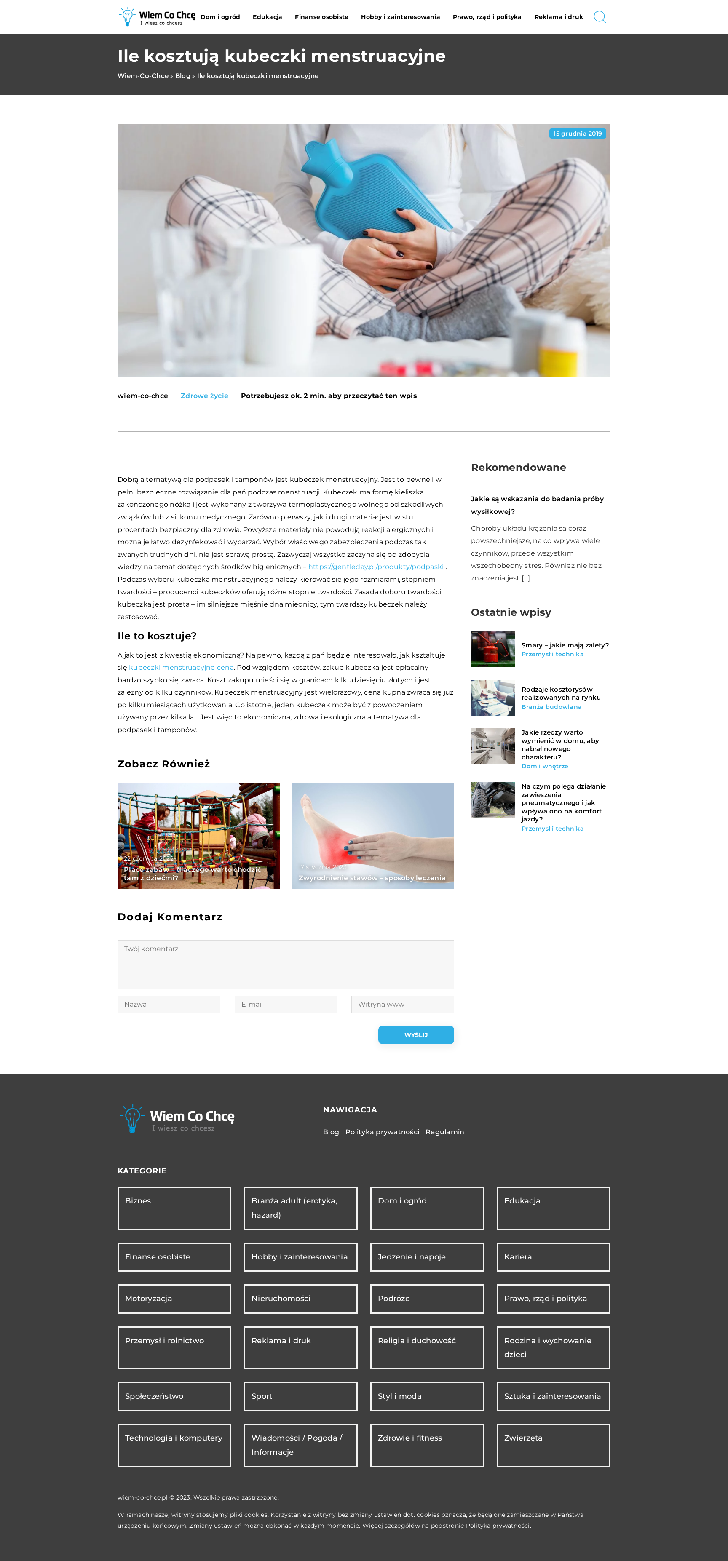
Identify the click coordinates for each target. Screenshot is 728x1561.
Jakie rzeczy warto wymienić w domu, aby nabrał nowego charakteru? (560, 744)
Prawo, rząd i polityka (487, 17)
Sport (262, 1396)
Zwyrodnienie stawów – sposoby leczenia (372, 878)
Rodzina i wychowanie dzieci (548, 1347)
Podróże (394, 1298)
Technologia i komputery (173, 1438)
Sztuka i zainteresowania (552, 1396)
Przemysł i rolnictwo (164, 1340)
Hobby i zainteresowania (400, 17)
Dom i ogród (221, 17)
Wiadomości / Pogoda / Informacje (297, 1445)
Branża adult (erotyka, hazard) (294, 1207)
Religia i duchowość (417, 1340)
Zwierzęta (523, 1438)
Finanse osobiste (321, 17)
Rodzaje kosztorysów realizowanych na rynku (561, 693)
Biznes (138, 1200)
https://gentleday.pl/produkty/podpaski (376, 567)
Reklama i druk (559, 17)
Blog (331, 1132)
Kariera (518, 1257)
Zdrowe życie (204, 396)
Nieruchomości (281, 1298)
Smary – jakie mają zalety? (566, 645)
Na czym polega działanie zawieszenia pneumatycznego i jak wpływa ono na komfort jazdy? (564, 802)
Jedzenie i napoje (412, 1257)
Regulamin (445, 1132)
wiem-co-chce (143, 396)
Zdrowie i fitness (410, 1438)
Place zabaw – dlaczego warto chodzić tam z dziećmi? (192, 874)
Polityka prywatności (382, 1132)
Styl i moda (400, 1396)
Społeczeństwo (154, 1396)
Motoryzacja (148, 1298)
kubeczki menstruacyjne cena (181, 667)
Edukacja (267, 17)
